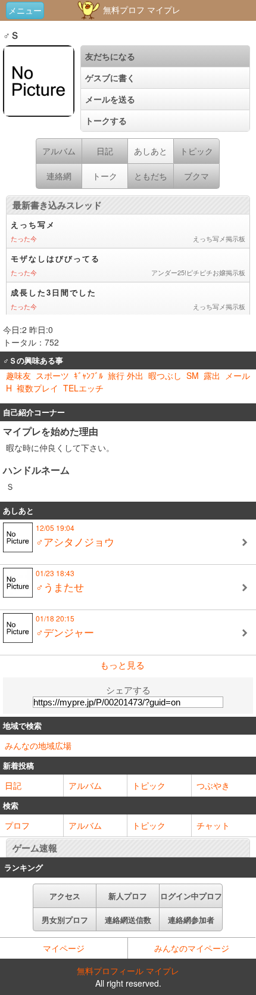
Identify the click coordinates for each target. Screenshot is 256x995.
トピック (149, 785)
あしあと (150, 151)
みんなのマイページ (191, 948)
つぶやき (213, 785)
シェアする (128, 689)
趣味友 (18, 375)
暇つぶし (165, 375)
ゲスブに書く (110, 77)
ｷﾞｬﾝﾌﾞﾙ (88, 375)
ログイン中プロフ (191, 895)
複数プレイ (37, 388)
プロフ (17, 825)
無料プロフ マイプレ (140, 9)
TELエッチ (83, 388)
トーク (104, 176)
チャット (213, 825)
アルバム (85, 785)
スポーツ (52, 375)
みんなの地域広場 (38, 745)
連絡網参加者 (191, 919)
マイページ (64, 948)
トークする (106, 120)
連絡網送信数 (128, 919)
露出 (212, 375)
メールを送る (110, 99)
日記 (13, 785)
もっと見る (122, 664)
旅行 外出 (125, 375)
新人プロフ (127, 895)
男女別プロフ (65, 919)
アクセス (64, 895)
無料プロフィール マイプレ (128, 971)
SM (192, 375)
